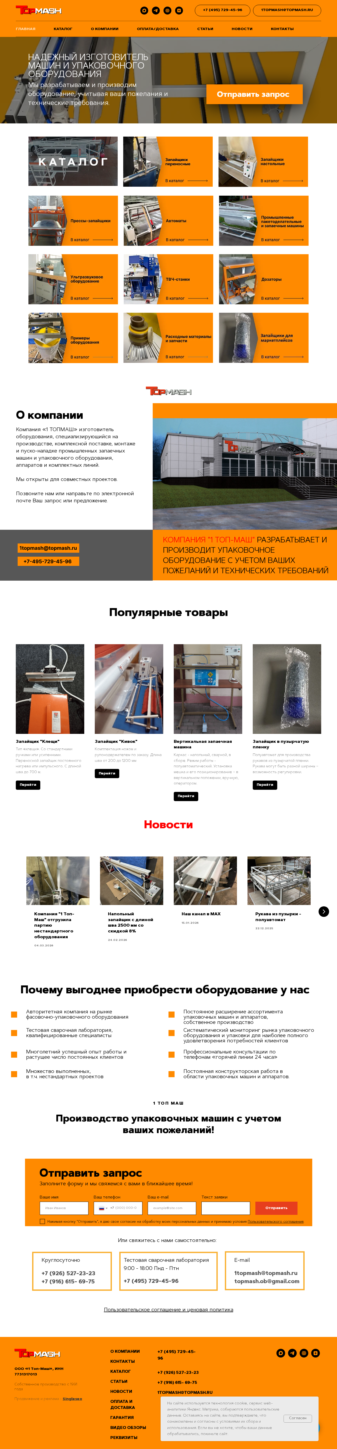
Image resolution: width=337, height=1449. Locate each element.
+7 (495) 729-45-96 (176, 1355)
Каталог (63, 29)
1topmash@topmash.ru (266, 1273)
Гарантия (122, 1418)
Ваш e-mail (158, 1197)
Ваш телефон (107, 1197)
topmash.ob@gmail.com (266, 1281)
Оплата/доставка (158, 29)
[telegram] (156, 11)
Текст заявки (214, 1197)
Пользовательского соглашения (276, 1222)
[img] (254, 95)
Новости (242, 29)
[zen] (179, 11)
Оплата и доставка (122, 1405)
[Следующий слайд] (324, 911)
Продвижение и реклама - (38, 1399)
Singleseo (72, 1399)
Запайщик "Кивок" (116, 742)
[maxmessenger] (144, 11)
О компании (104, 29)
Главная (25, 29)
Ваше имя (49, 1197)
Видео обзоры (128, 1428)
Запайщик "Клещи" (38, 742)
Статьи (205, 29)
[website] (167, 11)
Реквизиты (123, 1438)
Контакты (282, 29)
